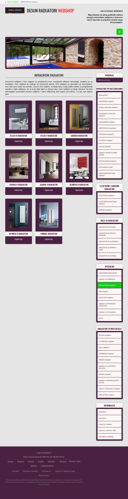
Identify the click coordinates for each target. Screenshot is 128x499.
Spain (78, 461)
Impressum (102, 418)
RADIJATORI (103, 95)
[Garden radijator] (79, 116)
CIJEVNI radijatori (105, 146)
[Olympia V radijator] (18, 214)
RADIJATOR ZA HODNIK (107, 227)
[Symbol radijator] (48, 214)
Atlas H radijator (18, 135)
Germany (51, 461)
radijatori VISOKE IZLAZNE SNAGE (108, 154)
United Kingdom (47, 465)
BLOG (101, 318)
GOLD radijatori (104, 347)
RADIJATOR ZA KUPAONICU (109, 241)
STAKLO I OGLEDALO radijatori (109, 389)
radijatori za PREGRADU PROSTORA (107, 305)
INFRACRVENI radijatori (107, 285)
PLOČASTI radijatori (105, 140)
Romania (72, 461)
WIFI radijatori (103, 291)
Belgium (20, 461)
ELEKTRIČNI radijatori (106, 195)
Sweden (33, 465)
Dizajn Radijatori (13, 2)
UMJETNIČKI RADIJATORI (108, 273)
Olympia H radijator (79, 184)
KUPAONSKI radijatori (106, 101)
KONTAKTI (102, 412)
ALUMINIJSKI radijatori (106, 341)
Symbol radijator (48, 233)
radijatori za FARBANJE (107, 279)
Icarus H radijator (19, 184)
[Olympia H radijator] (79, 165)
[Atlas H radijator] (18, 116)
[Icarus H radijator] (18, 165)
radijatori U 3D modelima (107, 312)
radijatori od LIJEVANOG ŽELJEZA (107, 367)
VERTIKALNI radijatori (106, 134)
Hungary (63, 461)
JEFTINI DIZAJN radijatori (107, 161)
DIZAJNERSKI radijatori (107, 122)
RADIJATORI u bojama (106, 395)
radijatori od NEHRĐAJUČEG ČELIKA (109, 381)
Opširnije (18, 141)
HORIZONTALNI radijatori (107, 128)
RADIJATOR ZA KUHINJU (107, 256)
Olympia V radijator (18, 233)
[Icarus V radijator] (48, 165)
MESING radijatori (105, 374)
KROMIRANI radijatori (106, 353)
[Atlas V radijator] (48, 116)
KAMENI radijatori (105, 360)
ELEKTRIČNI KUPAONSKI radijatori (108, 202)
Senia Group (44, 475)
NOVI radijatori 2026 (105, 167)
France (41, 461)
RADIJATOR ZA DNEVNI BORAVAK (107, 234)
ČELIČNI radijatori (105, 335)
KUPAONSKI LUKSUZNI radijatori (107, 114)
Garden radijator (79, 135)
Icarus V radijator (49, 184)
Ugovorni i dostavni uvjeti (107, 430)
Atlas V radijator (48, 135)
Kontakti (15, 471)
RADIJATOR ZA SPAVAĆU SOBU (108, 248)
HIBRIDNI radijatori (105, 210)
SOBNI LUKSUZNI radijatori (108, 107)
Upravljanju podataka (106, 436)
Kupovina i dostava (105, 424)
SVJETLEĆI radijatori (106, 297)
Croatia (31, 461)
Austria (10, 461)
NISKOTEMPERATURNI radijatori (107, 174)
